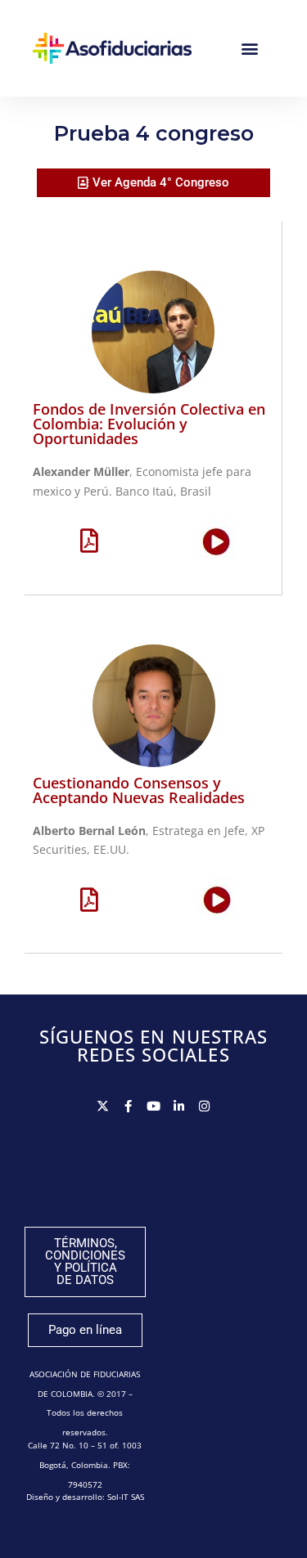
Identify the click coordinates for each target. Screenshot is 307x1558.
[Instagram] (204, 1106)
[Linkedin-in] (179, 1106)
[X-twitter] (103, 1106)
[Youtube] (153, 1106)
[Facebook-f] (128, 1106)
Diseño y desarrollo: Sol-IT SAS (85, 1496)
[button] (249, 48)
